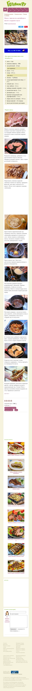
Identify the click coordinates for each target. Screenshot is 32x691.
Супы (4, 647)
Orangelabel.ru (6, 672)
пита (16, 410)
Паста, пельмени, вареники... (20, 645)
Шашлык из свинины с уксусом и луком (16, 522)
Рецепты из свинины (10, 408)
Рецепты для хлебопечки (9, 658)
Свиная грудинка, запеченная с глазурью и (16, 455)
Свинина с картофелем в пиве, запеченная (16, 505)
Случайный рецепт (7, 665)
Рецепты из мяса (18, 14)
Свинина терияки (16, 488)
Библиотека (19, 657)
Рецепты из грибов (20, 649)
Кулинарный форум (20, 655)
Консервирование (7, 651)
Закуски (5, 649)
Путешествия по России (22, 662)
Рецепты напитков (20, 652)
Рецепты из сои (7, 657)
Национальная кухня (8, 662)
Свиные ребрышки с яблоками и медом (16, 556)
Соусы (17, 651)
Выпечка (5, 644)
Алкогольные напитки (8, 655)
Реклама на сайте (20, 659)
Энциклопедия (19, 658)
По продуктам (6, 663)
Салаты (5, 643)
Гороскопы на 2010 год (21, 661)
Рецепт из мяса (6, 645)
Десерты (18, 647)
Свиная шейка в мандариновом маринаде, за (16, 540)
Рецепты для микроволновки (7, 660)
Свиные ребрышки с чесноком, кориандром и (16, 472)
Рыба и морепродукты (8, 648)
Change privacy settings (16, 674)
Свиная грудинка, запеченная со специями (16, 573)
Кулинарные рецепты (8, 14)
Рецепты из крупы (20, 648)
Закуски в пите (9, 410)
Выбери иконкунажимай (7, 619)
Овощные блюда (20, 643)
